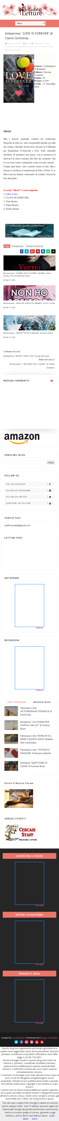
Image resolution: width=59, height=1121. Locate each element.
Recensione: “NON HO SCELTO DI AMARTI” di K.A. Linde (29, 303)
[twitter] (16, 1042)
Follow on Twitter (16, 497)
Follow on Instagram (18, 490)
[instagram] (32, 1042)
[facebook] (21, 1042)
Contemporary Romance (26, 46)
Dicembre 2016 (45, 46)
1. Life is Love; (10, 193)
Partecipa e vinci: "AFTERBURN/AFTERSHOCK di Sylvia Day (36, 711)
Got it (34, 1118)
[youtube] (37, 1042)
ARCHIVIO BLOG (42, 702)
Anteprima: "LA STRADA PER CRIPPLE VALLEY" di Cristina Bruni (34, 725)
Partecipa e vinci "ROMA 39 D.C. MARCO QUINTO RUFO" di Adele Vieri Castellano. (36, 739)
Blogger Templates (49, 1037)
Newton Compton (13, 49)
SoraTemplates (18, 1037)
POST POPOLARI (17, 702)
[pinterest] (42, 1042)
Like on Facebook (15, 484)
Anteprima (38, 43)
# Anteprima (17, 246)
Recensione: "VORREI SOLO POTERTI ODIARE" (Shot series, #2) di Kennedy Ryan (27, 274)
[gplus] (26, 1042)
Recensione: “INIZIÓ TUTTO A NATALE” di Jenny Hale (28, 333)
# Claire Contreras (34, 246)
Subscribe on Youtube (18, 503)
